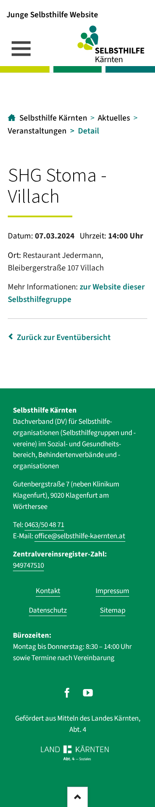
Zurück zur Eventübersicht (64, 337)
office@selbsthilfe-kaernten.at (79, 536)
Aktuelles (114, 118)
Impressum (112, 591)
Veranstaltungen (37, 131)
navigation (21, 48)
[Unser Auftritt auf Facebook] (67, 692)
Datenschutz (48, 610)
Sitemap (112, 610)
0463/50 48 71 (44, 525)
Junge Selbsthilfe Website (52, 14)
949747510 (28, 565)
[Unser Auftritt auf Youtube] (88, 692)
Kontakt (48, 591)
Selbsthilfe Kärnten (53, 118)
